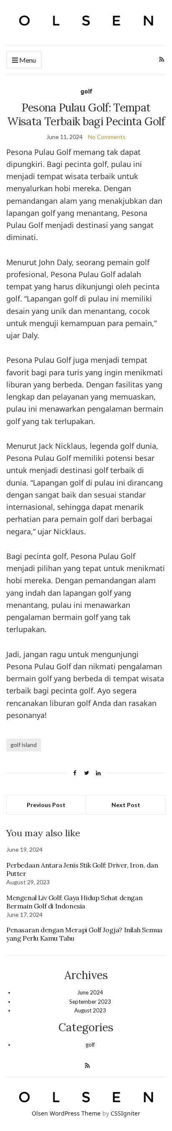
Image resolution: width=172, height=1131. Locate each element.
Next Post (125, 804)
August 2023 (90, 1010)
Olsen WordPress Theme (66, 1113)
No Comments (107, 136)
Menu (27, 60)
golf (86, 91)
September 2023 (90, 1001)
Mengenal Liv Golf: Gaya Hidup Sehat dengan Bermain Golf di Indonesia (74, 901)
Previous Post (46, 804)
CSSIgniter (125, 1113)
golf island (23, 744)
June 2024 (90, 992)
